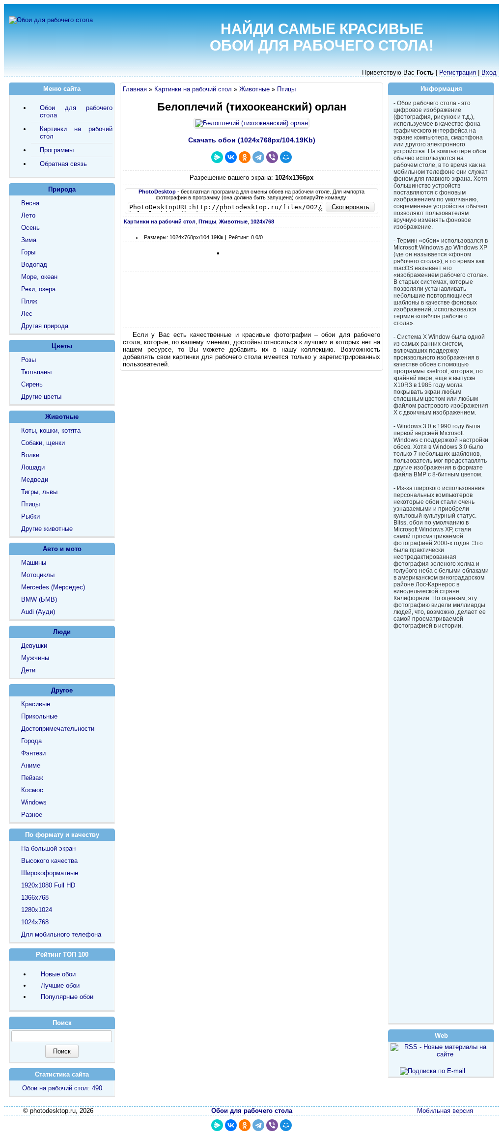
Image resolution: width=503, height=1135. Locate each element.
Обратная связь (63, 163)
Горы (28, 252)
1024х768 (35, 922)
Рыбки (30, 516)
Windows (34, 802)
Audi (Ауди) (38, 611)
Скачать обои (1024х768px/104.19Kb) (251, 140)
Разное (31, 814)
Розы (28, 359)
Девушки (34, 645)
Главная (135, 89)
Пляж (29, 301)
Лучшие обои (60, 985)
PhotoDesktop (157, 191)
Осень (30, 227)
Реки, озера (38, 289)
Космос (32, 790)
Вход (489, 72)
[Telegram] (258, 157)
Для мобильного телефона (61, 934)
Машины (33, 562)
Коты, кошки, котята (51, 430)
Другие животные (47, 528)
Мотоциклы (38, 575)
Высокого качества (49, 860)
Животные (254, 89)
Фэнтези (33, 753)
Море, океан (39, 276)
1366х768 (35, 897)
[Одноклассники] (245, 157)
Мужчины (35, 658)
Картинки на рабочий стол (193, 89)
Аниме (30, 765)
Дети (28, 670)
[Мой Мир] (286, 157)
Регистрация (457, 72)
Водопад (34, 264)
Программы (57, 150)
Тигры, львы (39, 492)
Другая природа (44, 326)
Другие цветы (41, 396)
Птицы (286, 89)
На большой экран (48, 848)
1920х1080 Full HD (48, 885)
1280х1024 (36, 910)
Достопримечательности (57, 728)
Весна (30, 203)
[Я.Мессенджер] (217, 157)
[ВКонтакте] (231, 157)
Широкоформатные (49, 873)
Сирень (32, 384)
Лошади (33, 467)
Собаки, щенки (43, 442)
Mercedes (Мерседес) (53, 587)
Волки (30, 455)
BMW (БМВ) (39, 599)
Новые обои (58, 974)
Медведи (34, 479)
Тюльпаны (36, 372)
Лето (28, 215)
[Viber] (272, 157)
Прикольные (39, 716)
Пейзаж (32, 777)
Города (31, 741)
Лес (26, 313)
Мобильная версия (445, 1110)
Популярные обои (67, 996)
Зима (28, 240)
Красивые (35, 704)
